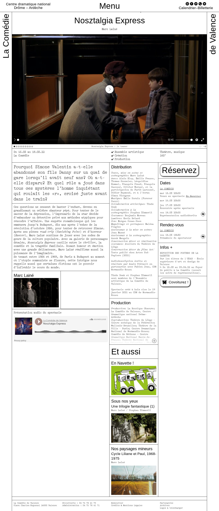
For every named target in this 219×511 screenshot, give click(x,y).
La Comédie (167, 189)
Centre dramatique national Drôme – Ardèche (28, 6)
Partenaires (166, 503)
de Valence (212, 34)
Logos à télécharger (171, 508)
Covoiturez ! (178, 282)
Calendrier (187, 8)
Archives (165, 505)
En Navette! (193, 196)
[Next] (205, 146)
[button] (179, 170)
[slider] (92, 139)
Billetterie (205, 8)
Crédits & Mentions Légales (126, 505)
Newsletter (117, 503)
